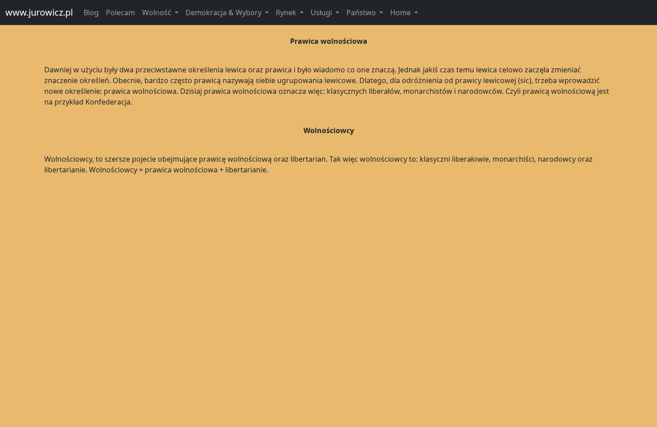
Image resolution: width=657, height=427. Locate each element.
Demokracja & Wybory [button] (224, 12)
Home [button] (401, 12)
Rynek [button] (287, 12)
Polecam (120, 12)
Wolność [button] (157, 12)
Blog (91, 12)
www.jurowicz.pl (39, 12)
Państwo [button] (362, 12)
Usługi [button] (322, 12)
